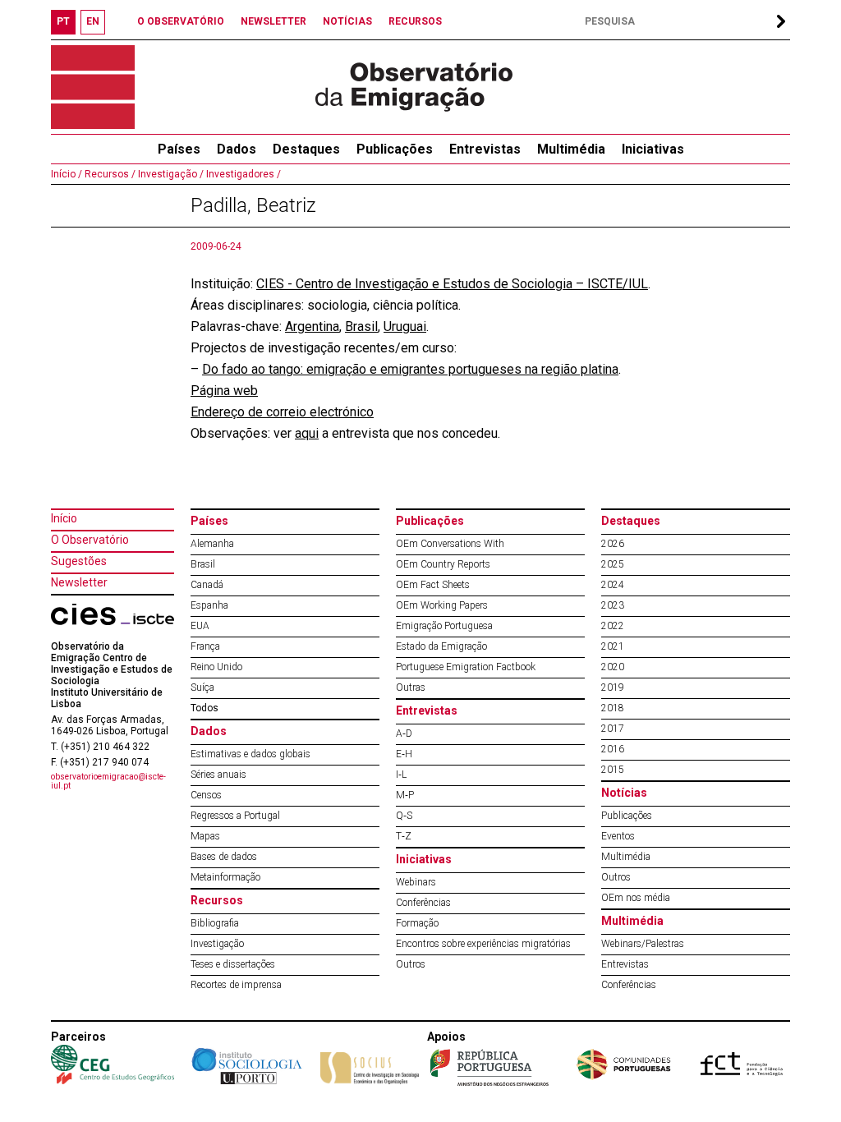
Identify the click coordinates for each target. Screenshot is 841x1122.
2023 (612, 605)
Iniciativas (653, 149)
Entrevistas (485, 149)
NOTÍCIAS (347, 21)
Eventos (618, 836)
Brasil (361, 326)
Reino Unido (216, 667)
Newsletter (79, 582)
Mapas (205, 836)
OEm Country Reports (443, 564)
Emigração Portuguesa (444, 626)
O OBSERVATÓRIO (180, 21)
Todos (204, 708)
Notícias (624, 792)
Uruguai (405, 326)
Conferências (423, 902)
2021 (612, 646)
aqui (307, 433)
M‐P (405, 795)
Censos (206, 795)
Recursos (217, 900)
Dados (236, 149)
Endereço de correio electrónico (282, 412)
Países (209, 520)
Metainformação (225, 877)
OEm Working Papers (442, 605)
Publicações (394, 149)
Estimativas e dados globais (250, 754)
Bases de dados (224, 856)
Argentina (312, 326)
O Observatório (90, 539)
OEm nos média (635, 898)
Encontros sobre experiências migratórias (483, 944)
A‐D (404, 733)
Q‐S (404, 815)
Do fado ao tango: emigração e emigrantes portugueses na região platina (410, 369)
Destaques (306, 149)
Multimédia (571, 149)
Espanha (209, 605)
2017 (612, 728)
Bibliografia (215, 923)
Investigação (217, 944)
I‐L (401, 774)
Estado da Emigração (441, 646)
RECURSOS (415, 21)
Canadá (207, 585)
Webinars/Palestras (642, 944)
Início (64, 518)
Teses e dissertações (233, 964)
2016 (612, 749)
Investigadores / (242, 174)
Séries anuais (218, 774)
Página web (224, 390)
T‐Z (403, 836)
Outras (410, 687)
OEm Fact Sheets (433, 585)
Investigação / (170, 174)
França (205, 646)
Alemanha (212, 544)
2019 (612, 687)
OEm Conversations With (450, 544)
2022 (612, 626)
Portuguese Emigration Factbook (465, 667)
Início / (66, 174)
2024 (612, 585)
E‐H (404, 754)
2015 (612, 769)
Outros (410, 964)
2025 (612, 564)
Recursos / (109, 174)
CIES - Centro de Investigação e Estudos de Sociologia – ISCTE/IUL (452, 284)
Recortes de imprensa (236, 985)
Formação (417, 923)
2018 (612, 708)
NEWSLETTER (273, 21)
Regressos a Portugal (235, 815)
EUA (200, 626)
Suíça (202, 687)
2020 (612, 667)
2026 (612, 544)
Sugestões (79, 561)
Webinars (416, 882)
